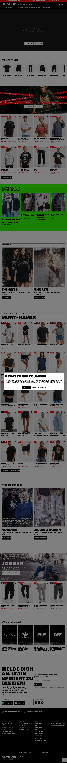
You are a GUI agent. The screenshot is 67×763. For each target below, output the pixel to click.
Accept (26, 388)
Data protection (9, 384)
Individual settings (39, 387)
